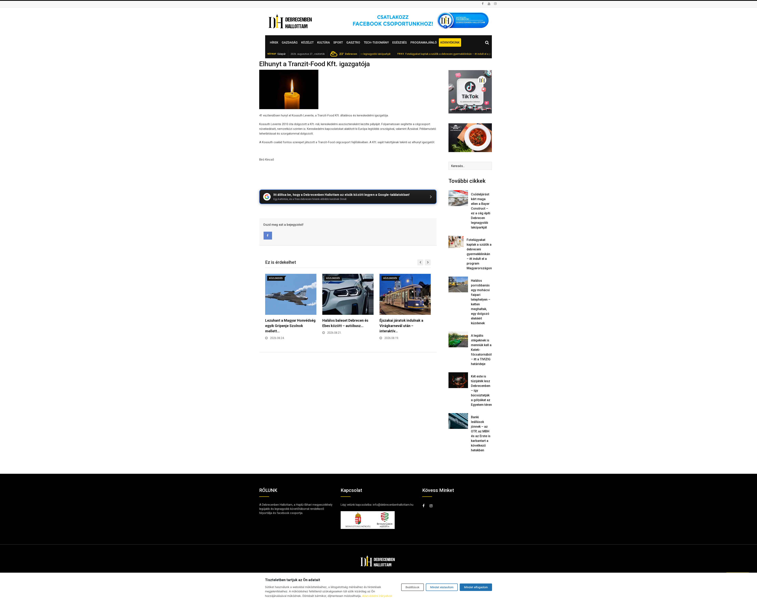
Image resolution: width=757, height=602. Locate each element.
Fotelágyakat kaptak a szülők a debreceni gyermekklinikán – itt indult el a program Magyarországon (435, 53)
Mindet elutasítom (441, 587)
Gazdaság (290, 42)
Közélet (307, 42)
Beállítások (413, 587)
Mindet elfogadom (476, 587)
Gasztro (353, 42)
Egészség (399, 42)
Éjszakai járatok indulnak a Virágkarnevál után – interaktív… (344, 325)
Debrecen (348, 54)
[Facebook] (268, 236)
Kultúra (323, 42)
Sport (338, 42)
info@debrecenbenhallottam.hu (393, 504)
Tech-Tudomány (376, 42)
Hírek (274, 42)
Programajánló (423, 42)
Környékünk (450, 42)
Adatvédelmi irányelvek (377, 595)
